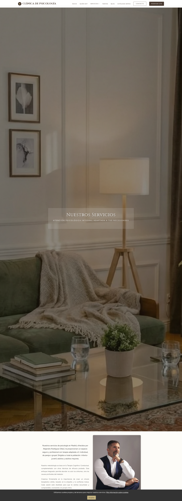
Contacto (140, 3)
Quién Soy (84, 4)
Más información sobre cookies (117, 492)
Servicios (94, 3)
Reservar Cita (156, 3)
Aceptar (91, 498)
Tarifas (105, 4)
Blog (113, 4)
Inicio (74, 4)
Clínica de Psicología (37, 3)
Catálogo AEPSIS (124, 4)
